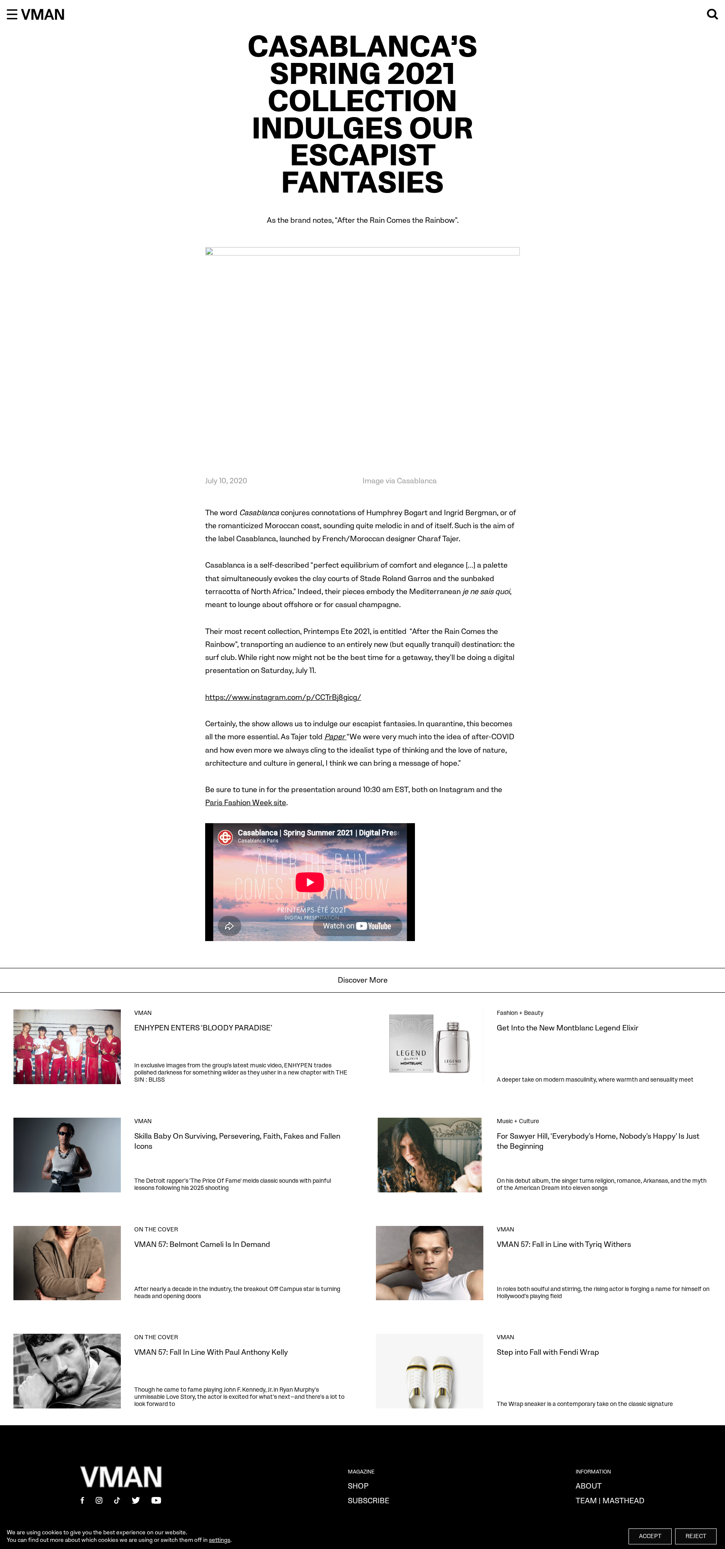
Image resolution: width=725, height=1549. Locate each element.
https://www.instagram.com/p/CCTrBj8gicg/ (283, 697)
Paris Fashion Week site (245, 803)
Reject (696, 1536)
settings (219, 1540)
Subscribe (368, 1501)
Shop (358, 1486)
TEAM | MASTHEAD (610, 1501)
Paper (335, 737)
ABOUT (589, 1486)
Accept (650, 1536)
